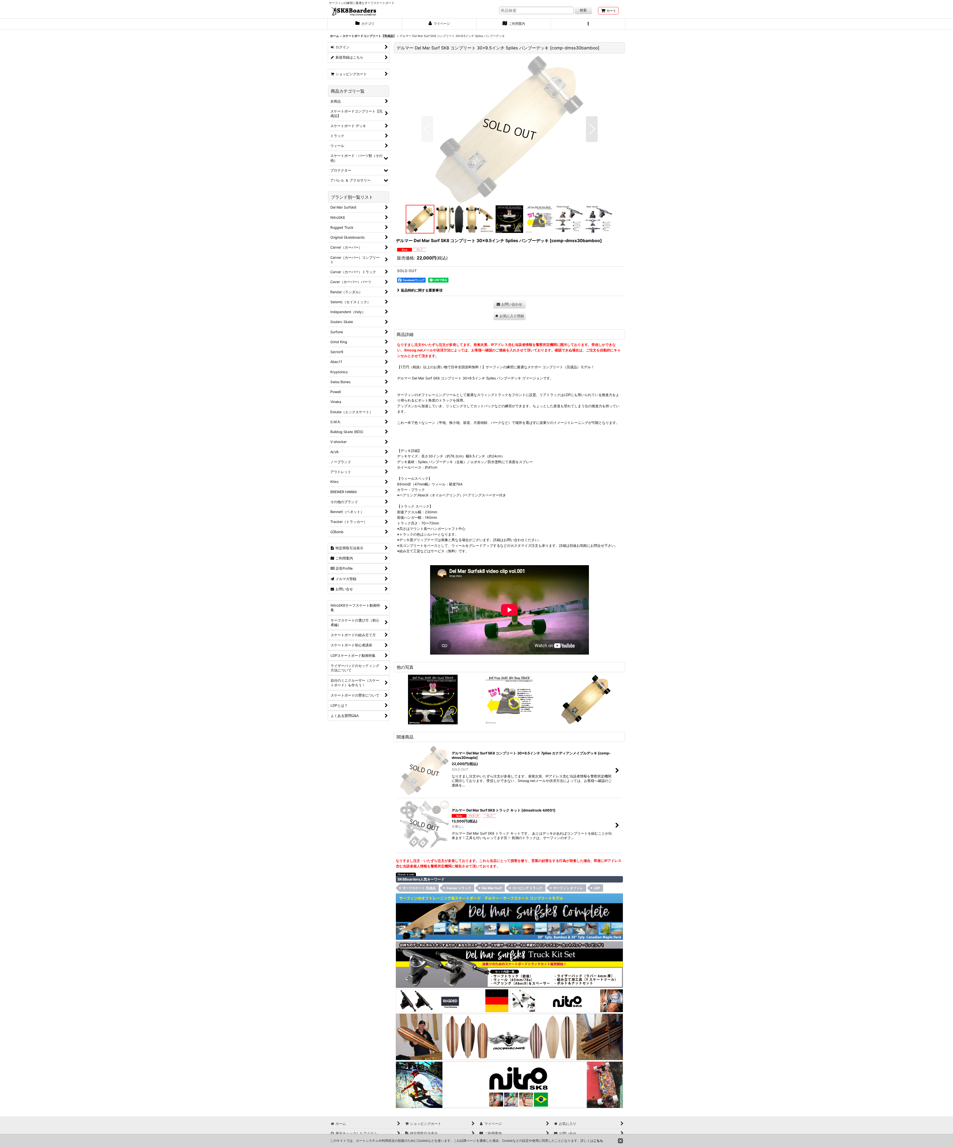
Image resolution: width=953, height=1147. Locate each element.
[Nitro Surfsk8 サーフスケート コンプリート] (509, 1084)
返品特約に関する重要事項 (421, 290)
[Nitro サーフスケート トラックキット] (567, 1000)
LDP (597, 888)
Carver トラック (458, 888)
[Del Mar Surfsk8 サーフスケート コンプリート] (509, 916)
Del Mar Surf (492, 888)
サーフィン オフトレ (568, 888)
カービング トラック (527, 888)
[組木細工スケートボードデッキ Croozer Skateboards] (509, 1037)
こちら (598, 1141)
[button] (588, 24)
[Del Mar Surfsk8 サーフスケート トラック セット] (509, 964)
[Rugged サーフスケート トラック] (452, 1000)
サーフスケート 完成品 (419, 888)
